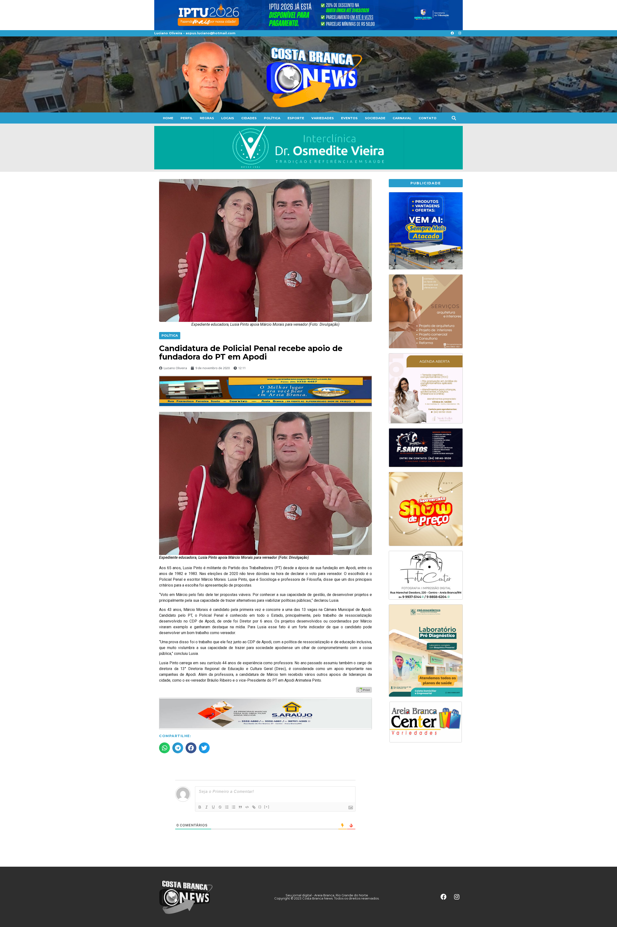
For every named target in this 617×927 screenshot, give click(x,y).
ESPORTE (296, 118)
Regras (207, 118)
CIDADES (249, 118)
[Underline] (213, 807)
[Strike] (220, 807)
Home (168, 118)
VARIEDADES (322, 118)
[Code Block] (247, 807)
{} (260, 807)
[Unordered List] (233, 807)
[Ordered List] (226, 807)
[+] (266, 807)
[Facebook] (452, 33)
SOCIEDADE (375, 118)
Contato (427, 118)
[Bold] (199, 807)
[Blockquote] (240, 807)
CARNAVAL (402, 118)
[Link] (253, 807)
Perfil (187, 118)
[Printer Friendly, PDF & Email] (364, 690)
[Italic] (206, 807)
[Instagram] (459, 33)
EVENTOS (349, 118)
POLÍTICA (272, 118)
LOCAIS (227, 118)
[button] (454, 118)
